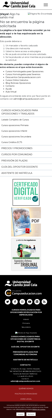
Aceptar (20, 414)
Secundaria (26, 327)
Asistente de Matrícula (16, 173)
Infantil (26, 319)
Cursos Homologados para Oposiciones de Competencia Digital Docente (25, 339)
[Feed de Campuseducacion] (44, 302)
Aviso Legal (26, 399)
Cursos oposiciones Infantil (14, 131)
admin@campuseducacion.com (28, 99)
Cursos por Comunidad (16, 154)
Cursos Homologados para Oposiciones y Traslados (19, 112)
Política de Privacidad (26, 394)
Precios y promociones (16, 148)
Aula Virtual (11, 91)
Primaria (26, 323)
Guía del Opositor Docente (19, 167)
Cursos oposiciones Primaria (14, 125)
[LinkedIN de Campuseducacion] (37, 302)
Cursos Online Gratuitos (17, 80)
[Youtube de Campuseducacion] (29, 302)
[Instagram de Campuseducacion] (22, 302)
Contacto (10, 86)
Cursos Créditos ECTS (11, 142)
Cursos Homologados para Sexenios (23, 74)
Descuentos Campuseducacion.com (23, 77)
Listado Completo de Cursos (15, 119)
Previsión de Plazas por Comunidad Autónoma (25, 353)
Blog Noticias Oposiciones (18, 83)
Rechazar (31, 414)
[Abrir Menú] (46, 4)
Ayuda (9, 89)
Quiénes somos (26, 388)
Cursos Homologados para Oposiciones (24, 71)
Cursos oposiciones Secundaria (16, 136)
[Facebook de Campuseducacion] (15, 302)
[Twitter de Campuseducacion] (7, 302)
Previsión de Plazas (14, 160)
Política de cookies (38, 409)
